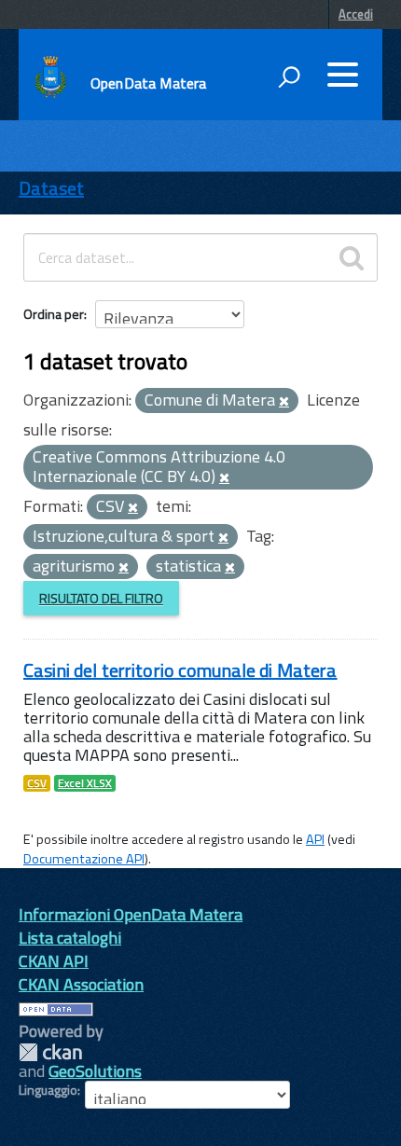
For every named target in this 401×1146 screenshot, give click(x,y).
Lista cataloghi (70, 937)
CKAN (50, 1052)
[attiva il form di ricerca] (289, 76)
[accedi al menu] (342, 75)
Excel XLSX (85, 783)
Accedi (356, 14)
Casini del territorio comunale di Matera (180, 670)
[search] (351, 257)
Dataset (51, 187)
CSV (37, 783)
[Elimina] (284, 401)
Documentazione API (84, 859)
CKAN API (54, 960)
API (315, 839)
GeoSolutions (95, 1071)
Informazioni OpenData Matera (130, 914)
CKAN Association (81, 984)
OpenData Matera (148, 83)
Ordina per (53, 314)
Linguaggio (48, 1090)
